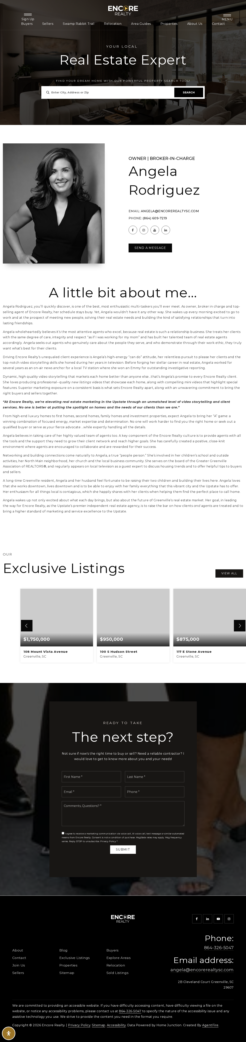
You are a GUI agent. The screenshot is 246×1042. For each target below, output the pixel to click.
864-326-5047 (219, 947)
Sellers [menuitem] (47, 24)
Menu (227, 19)
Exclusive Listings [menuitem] (74, 958)
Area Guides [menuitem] (141, 24)
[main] (123, 448)
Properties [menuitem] (169, 24)
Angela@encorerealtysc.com (170, 211)
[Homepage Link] (123, 10)
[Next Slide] (239, 625)
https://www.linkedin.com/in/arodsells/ (165, 230)
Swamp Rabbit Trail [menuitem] (78, 24)
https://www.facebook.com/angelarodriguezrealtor (133, 230)
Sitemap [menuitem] (66, 973)
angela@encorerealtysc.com (202, 969)
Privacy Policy (108, 841)
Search (189, 92)
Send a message (150, 248)
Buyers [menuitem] (27, 24)
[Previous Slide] (26, 625)
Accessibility (116, 1025)
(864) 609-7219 (155, 218)
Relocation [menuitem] (112, 24)
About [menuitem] (17, 950)
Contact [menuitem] (218, 24)
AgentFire (210, 1025)
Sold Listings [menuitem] (117, 973)
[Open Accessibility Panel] (8, 1033)
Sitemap (98, 1025)
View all (229, 573)
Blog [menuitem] (63, 950)
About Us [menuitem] (194, 24)
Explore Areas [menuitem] (118, 958)
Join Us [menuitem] (18, 965)
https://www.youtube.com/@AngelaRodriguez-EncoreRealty (154, 230)
